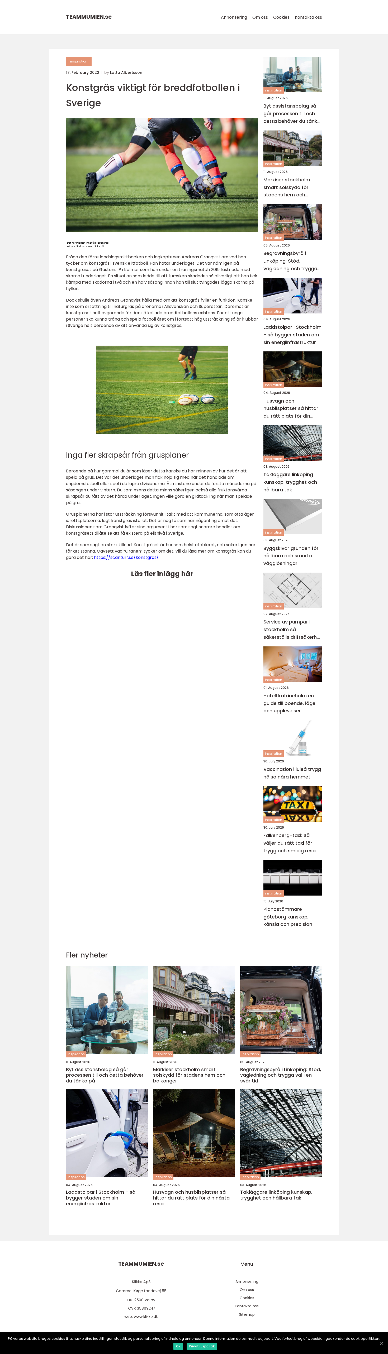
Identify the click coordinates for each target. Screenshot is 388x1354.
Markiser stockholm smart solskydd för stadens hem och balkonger (286, 187)
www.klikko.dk (146, 1316)
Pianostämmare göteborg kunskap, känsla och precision (287, 917)
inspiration (78, 61)
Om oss (260, 17)
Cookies (281, 17)
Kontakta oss (308, 17)
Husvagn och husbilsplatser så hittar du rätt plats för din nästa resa (290, 409)
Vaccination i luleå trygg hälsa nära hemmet (292, 773)
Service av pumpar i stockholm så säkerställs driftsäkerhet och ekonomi (292, 629)
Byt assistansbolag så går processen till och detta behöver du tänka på (291, 114)
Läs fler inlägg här (162, 573)
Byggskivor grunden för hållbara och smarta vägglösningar (291, 556)
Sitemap (247, 1314)
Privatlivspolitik (202, 1346)
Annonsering (234, 17)
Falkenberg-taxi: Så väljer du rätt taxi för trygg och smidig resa (289, 843)
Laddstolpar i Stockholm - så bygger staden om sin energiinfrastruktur (292, 335)
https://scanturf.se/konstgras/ (126, 557)
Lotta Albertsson (126, 72)
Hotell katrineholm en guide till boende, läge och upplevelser (289, 703)
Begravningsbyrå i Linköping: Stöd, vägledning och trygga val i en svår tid (290, 261)
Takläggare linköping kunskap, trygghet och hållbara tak (290, 482)
